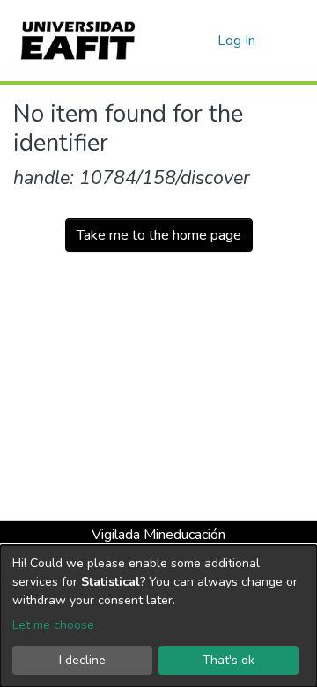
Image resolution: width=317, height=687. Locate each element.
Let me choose (53, 625)
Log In (237, 40)
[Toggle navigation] (292, 40)
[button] (201, 40)
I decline (82, 660)
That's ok (228, 660)
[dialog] (158, 616)
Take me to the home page (159, 235)
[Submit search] (176, 40)
